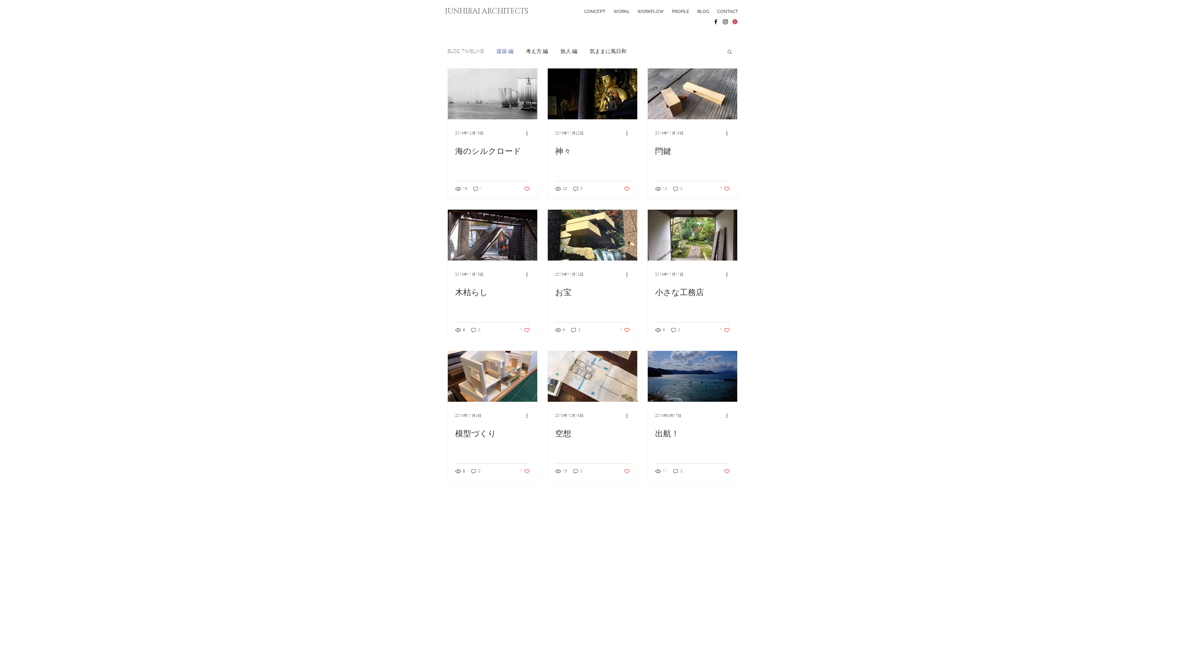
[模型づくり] (492, 376)
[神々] (592, 93)
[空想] (592, 376)
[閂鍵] (692, 93)
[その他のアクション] (529, 133)
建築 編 (505, 51)
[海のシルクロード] (492, 93)
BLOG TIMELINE (465, 51)
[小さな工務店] (692, 235)
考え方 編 (537, 51)
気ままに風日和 (608, 51)
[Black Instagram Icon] (725, 21)
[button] (730, 52)
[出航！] (692, 376)
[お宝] (592, 235)
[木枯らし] (492, 235)
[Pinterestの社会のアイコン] (735, 21)
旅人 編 (568, 51)
